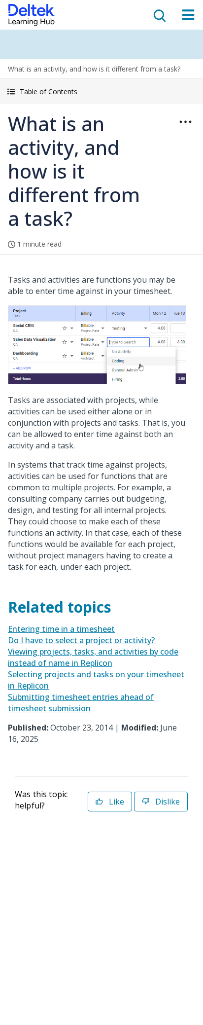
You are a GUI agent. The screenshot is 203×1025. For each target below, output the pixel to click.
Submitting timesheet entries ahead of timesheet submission (81, 703)
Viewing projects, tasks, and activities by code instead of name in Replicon (93, 657)
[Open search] (159, 14)
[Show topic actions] (185, 122)
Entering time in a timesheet (61, 628)
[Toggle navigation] (188, 14)
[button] (101, 91)
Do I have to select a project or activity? (81, 640)
